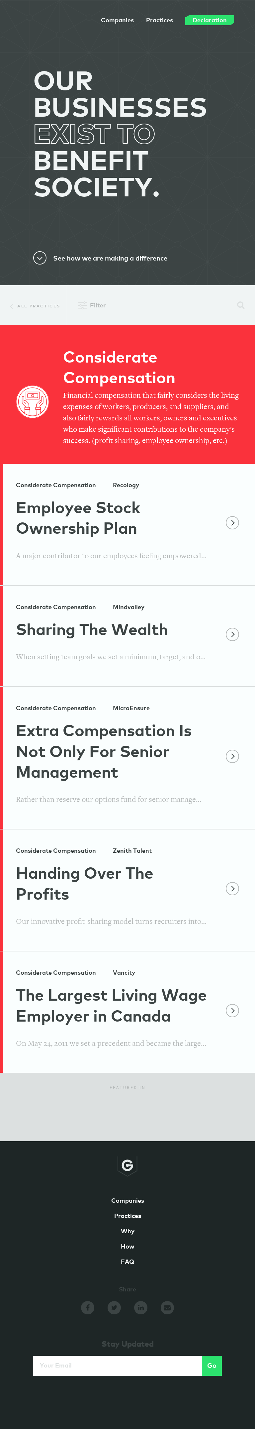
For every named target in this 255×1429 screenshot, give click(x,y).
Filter (98, 306)
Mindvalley (128, 607)
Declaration (210, 20)
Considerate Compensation (56, 486)
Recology (126, 486)
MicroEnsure (131, 709)
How (127, 1247)
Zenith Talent (132, 851)
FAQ (127, 1262)
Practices (159, 21)
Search (241, 305)
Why (127, 1232)
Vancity (124, 973)
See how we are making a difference (110, 258)
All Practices (38, 306)
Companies (117, 21)
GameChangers (51, 23)
